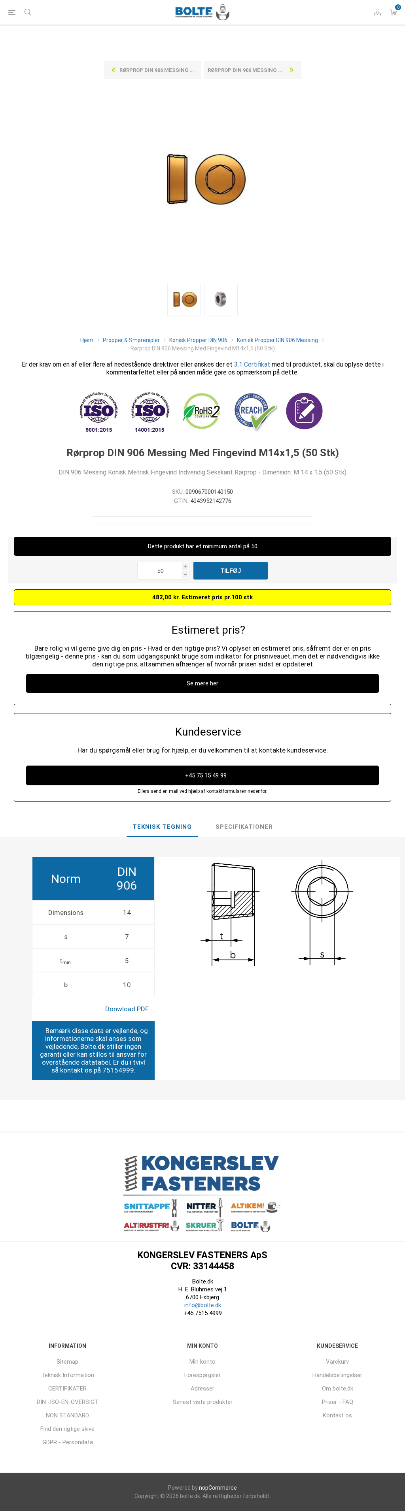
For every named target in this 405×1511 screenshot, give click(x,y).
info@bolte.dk (202, 1305)
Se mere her (202, 683)
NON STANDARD (67, 1415)
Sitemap (67, 1361)
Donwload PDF (127, 1009)
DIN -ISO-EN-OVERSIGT (67, 1402)
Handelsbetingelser (337, 1375)
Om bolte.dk (337, 1388)
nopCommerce (218, 1488)
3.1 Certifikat (252, 364)
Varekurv (337, 1361)
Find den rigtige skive (67, 1428)
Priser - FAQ (337, 1402)
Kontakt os (337, 1415)
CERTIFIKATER (67, 1388)
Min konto (202, 1361)
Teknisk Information (67, 1375)
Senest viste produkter (203, 1402)
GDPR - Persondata (67, 1442)
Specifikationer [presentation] (244, 826)
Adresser (202, 1388)
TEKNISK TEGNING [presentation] (162, 826)
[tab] (162, 827)
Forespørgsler (202, 1375)
